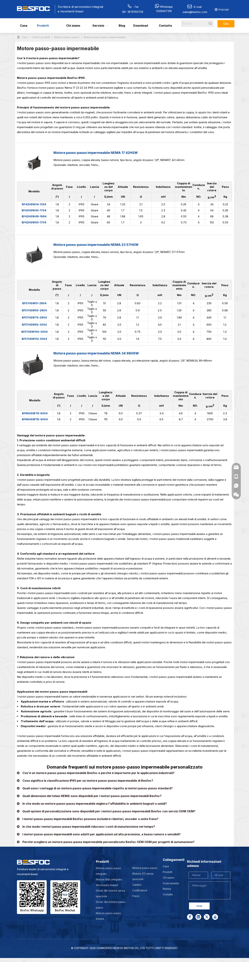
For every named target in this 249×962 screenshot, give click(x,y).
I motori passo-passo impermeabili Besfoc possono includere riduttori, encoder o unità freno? (90, 819)
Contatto (168, 894)
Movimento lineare (107, 885)
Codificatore (139, 890)
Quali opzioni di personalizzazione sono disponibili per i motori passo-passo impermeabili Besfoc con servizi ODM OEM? (108, 811)
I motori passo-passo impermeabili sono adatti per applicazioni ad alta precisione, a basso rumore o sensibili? (101, 834)
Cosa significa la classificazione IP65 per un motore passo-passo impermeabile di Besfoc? (87, 780)
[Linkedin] (198, 917)
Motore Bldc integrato (109, 879)
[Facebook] (190, 917)
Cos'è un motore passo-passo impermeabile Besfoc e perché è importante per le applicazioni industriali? (98, 773)
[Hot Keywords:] (210, 23)
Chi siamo (168, 877)
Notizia (167, 888)
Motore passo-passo (144, 867)
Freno (135, 896)
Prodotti (167, 871)
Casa (166, 866)
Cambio (136, 884)
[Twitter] (207, 917)
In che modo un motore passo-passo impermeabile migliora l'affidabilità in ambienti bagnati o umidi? (94, 803)
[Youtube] (215, 917)
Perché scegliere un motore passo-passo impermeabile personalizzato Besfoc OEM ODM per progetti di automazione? (108, 842)
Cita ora (226, 24)
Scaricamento (171, 883)
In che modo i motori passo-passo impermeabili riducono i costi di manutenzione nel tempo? (88, 826)
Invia (199, 906)
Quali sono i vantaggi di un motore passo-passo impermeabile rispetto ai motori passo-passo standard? (97, 788)
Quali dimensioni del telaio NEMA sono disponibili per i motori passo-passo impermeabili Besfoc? (92, 796)
